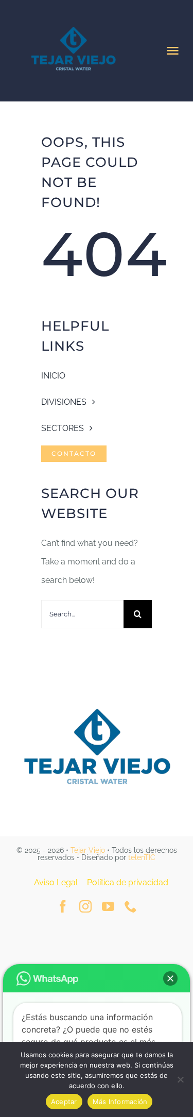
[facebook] (63, 906)
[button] (170, 978)
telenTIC (141, 857)
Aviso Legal (56, 882)
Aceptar (64, 1101)
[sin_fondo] (97, 699)
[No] (180, 1079)
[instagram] (85, 906)
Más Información (120, 1101)
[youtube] (108, 906)
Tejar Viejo (88, 850)
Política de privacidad (127, 882)
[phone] (131, 906)
